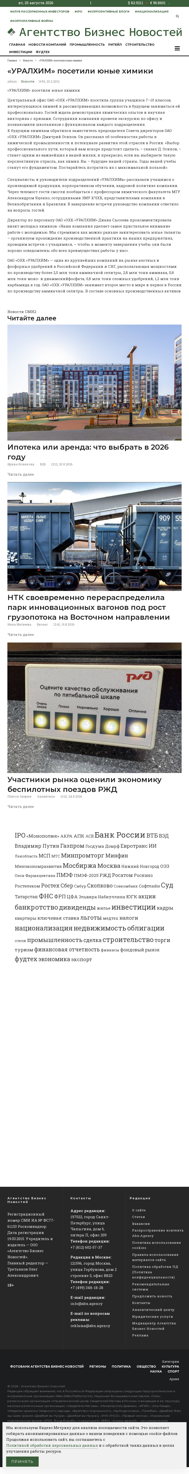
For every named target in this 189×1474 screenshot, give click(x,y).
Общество (146, 1366)
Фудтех (43, 52)
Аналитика (46, 796)
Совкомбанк (126, 886)
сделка (92, 940)
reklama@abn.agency (90, 1325)
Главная (17, 44)
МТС (55, 856)
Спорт (173, 1371)
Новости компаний (47, 44)
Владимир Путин (37, 846)
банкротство (36, 907)
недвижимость (100, 927)
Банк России (120, 834)
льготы (91, 917)
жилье (103, 908)
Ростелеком (27, 886)
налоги (128, 917)
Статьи (138, 1217)
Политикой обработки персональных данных (52, 1445)
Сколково (100, 885)
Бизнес (42, 624)
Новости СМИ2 (21, 311)
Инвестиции (20, 52)
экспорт (81, 959)
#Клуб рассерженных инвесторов (39, 11)
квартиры (25, 918)
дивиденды (77, 907)
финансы (110, 949)
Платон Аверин (19, 796)
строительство (128, 939)
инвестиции (133, 907)
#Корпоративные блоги (108, 11)
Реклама (140, 1335)
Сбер (67, 885)
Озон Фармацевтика (35, 875)
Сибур (80, 886)
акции (147, 896)
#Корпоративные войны (31, 21)
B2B (43, 464)
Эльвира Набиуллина (102, 896)
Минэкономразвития (38, 866)
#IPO (78, 11)
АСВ (89, 836)
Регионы (97, 1366)
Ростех (50, 885)
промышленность (54, 940)
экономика (54, 959)
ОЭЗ (164, 866)
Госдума (94, 846)
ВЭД (164, 836)
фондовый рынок (140, 950)
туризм (24, 949)
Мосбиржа (79, 865)
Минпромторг (82, 855)
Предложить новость (152, 1296)
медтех (110, 918)
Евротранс (134, 846)
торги (162, 940)
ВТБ (152, 835)
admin (12, 81)
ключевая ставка (58, 918)
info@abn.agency (86, 1303)
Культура (170, 1366)
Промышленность (87, 44)
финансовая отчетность (67, 949)
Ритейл (115, 44)
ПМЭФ (64, 875)
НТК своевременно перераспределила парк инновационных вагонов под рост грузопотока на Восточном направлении (88, 607)
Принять (22, 1461)
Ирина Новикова (20, 464)
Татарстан (26, 897)
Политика (121, 1366)
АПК (79, 836)
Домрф (112, 846)
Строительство (140, 44)
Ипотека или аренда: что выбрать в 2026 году (88, 452)
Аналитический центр (153, 1309)
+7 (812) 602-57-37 (86, 1247)
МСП (44, 856)
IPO (20, 835)
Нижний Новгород (140, 866)
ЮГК (131, 896)
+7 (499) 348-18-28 (86, 1287)
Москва (108, 865)
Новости (27, 81)
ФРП (60, 896)
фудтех (26, 959)
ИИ (153, 845)
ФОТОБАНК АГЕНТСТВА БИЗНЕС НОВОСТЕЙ (47, 1366)
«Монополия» (42, 836)
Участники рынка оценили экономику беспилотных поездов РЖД (84, 784)
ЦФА (72, 897)
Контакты (141, 1303)
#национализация (152, 11)
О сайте (139, 1210)
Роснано (143, 875)
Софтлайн (149, 886)
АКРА (66, 836)
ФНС (46, 895)
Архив (174, 1379)
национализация (44, 927)
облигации (145, 927)
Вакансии (141, 1223)
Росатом (122, 875)
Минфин (116, 855)
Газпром (72, 845)
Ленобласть (26, 856)
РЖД (105, 875)
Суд (167, 885)
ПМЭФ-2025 (86, 875)
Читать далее (20, 474)
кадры (165, 907)
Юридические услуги (152, 1316)
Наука (156, 1371)
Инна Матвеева (19, 624)
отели (20, 940)
